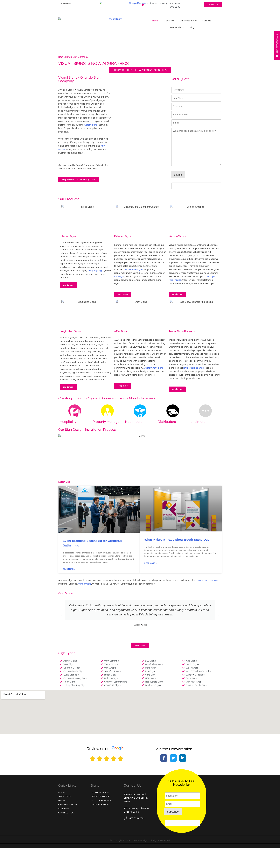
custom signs (90, 125)
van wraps (209, 276)
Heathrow (201, 580)
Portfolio (206, 21)
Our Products (187, 21)
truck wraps (175, 280)
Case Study (175, 27)
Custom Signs (100, 792)
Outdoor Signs (101, 800)
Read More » (69, 569)
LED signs (119, 276)
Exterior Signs (122, 236)
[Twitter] (173, 758)
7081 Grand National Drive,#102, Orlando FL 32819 (136, 798)
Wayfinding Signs (70, 331)
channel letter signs (133, 269)
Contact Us (66, 813)
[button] (61, 615)
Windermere (84, 584)
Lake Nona (213, 580)
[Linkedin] (182, 758)
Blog (192, 27)
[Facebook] (163, 758)
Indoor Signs (100, 804)
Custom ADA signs (153, 368)
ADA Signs (120, 331)
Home (155, 21)
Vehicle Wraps (178, 236)
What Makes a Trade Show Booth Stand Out (176, 539)
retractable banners (193, 368)
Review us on (98, 749)
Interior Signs (68, 236)
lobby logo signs (96, 270)
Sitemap (63, 808)
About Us (169, 21)
